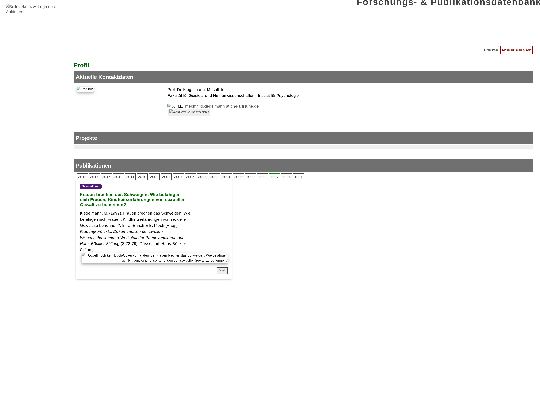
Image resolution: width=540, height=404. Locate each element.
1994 (286, 177)
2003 (202, 177)
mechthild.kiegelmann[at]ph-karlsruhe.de (222, 106)
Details (222, 270)
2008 (166, 177)
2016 (106, 177)
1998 (262, 177)
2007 (178, 177)
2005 (190, 177)
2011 (130, 177)
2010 (142, 177)
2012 (118, 177)
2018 (82, 177)
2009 (154, 177)
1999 (250, 177)
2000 (238, 177)
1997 (274, 177)
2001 (226, 177)
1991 (298, 177)
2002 (214, 177)
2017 (94, 177)
